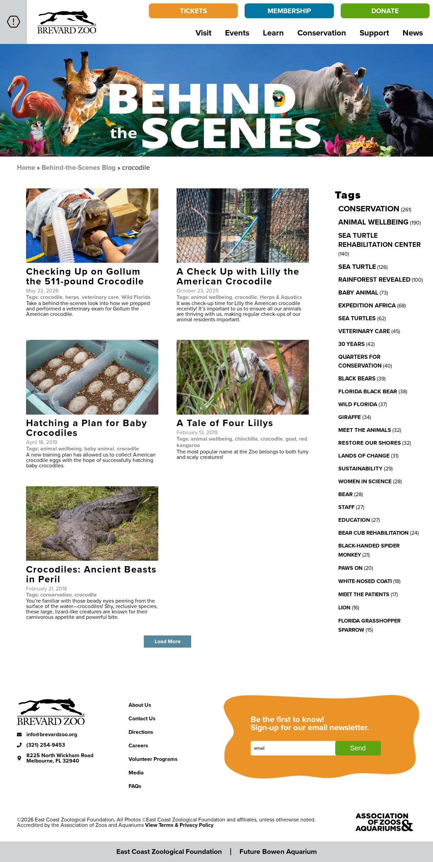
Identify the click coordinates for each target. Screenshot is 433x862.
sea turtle (357, 266)
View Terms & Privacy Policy (179, 825)
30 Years (351, 344)
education (354, 520)
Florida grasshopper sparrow (369, 625)
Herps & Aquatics (281, 297)
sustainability (360, 468)
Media (136, 772)
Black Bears (356, 378)
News (413, 33)
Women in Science (365, 481)
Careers (138, 745)
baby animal (99, 448)
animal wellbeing (211, 297)
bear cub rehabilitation (373, 533)
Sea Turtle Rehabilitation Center (379, 239)
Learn (273, 33)
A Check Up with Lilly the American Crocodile (238, 276)
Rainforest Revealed (374, 279)
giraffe (349, 417)
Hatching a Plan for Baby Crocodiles (86, 427)
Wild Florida (136, 297)
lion (344, 607)
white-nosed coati (365, 581)
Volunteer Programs (153, 759)
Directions (141, 732)
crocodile (51, 297)
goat (291, 439)
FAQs (135, 786)
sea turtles (357, 318)
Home (26, 167)
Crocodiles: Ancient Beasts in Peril (91, 574)
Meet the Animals (364, 430)
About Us (140, 705)
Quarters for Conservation (360, 361)
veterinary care (100, 297)
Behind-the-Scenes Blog (79, 167)
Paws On (350, 568)
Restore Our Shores (369, 443)
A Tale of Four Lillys (225, 422)
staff (346, 507)
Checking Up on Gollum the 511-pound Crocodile (85, 276)
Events (237, 33)
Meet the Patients (363, 594)
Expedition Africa (367, 305)
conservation (56, 595)
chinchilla (246, 439)
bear (345, 494)
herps (72, 297)
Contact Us (142, 718)
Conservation (321, 33)
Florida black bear (367, 391)
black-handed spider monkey (369, 550)
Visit (203, 33)
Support (374, 33)
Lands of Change (364, 455)
